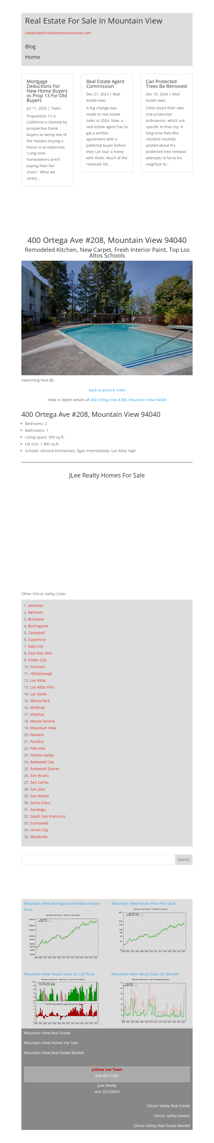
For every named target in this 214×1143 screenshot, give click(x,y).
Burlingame (38, 625)
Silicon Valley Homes (172, 1115)
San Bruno (39, 775)
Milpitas (37, 714)
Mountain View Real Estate (47, 1032)
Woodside (38, 836)
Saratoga (38, 809)
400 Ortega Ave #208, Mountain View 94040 (128, 399)
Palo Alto (37, 748)
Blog (30, 46)
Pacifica (36, 741)
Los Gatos (38, 693)
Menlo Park (40, 700)
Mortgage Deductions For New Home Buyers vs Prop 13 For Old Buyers (47, 90)
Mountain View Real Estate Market (54, 1052)
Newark (37, 734)
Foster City (37, 659)
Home (32, 56)
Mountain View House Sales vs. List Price (59, 973)
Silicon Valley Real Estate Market (162, 1125)
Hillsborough (41, 673)
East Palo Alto (40, 653)
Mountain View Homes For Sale (51, 1042)
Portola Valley (42, 755)
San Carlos (39, 782)
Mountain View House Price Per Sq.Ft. (144, 903)
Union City (39, 829)
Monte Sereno (42, 721)
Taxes (56, 108)
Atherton (36, 605)
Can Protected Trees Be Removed (166, 83)
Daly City (35, 646)
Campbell (36, 632)
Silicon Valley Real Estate (168, 1105)
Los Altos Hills (42, 687)
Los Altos (38, 680)
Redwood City (42, 761)
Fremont (37, 666)
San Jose (37, 789)
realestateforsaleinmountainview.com (58, 32)
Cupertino (37, 639)
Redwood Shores (45, 768)
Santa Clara (40, 802)
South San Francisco (48, 816)
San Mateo (39, 795)
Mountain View (43, 727)
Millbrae (37, 707)
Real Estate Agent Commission (105, 83)
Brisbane (36, 619)
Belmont (35, 612)
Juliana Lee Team (107, 1069)
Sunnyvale (39, 823)
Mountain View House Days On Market (145, 973)
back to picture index (107, 390)
